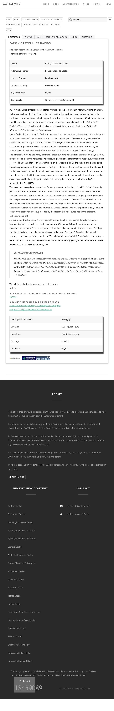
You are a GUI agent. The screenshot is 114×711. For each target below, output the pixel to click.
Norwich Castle (15, 636)
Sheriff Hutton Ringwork (19, 645)
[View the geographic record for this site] (29, 359)
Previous (55, 25)
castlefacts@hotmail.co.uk (79, 506)
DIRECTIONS (87, 37)
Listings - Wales (30, 19)
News (108, 4)
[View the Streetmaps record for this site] (43, 359)
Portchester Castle (16, 514)
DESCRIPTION (14, 37)
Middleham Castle (16, 571)
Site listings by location (21, 671)
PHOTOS (28, 37)
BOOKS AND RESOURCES (56, 37)
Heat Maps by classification (23, 675)
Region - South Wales (51, 19)
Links (82, 675)
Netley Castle (14, 604)
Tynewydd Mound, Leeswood (21, 530)
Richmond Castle (15, 579)
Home (46, 4)
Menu (16, 19)
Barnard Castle (15, 547)
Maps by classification (85, 671)
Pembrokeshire (13, 25)
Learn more (16, 477)
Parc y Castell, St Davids (36, 25)
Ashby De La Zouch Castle (20, 555)
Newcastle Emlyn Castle (19, 653)
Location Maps (71, 4)
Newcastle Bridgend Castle (20, 661)
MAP (39, 37)
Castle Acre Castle (16, 628)
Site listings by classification (46, 671)
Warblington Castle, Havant (20, 522)
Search (97, 4)
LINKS (74, 37)
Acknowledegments (70, 675)
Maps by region (67, 671)
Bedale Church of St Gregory (21, 563)
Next (8, 30)
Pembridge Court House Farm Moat (24, 612)
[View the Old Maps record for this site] (15, 359)
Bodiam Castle (14, 506)
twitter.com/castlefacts (77, 514)
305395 (12, 297)
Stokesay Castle (15, 587)
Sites (56, 4)
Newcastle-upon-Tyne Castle (21, 620)
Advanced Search (45, 675)
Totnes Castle (14, 596)
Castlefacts (12, 4)
